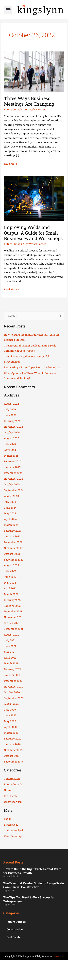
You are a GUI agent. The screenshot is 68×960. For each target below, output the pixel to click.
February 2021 (12, 669)
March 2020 (11, 732)
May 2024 (10, 513)
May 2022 (10, 582)
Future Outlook (13, 109)
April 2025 (10, 449)
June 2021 (10, 646)
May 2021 (10, 652)
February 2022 (12, 600)
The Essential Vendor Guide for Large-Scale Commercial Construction (33, 885)
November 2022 (13, 548)
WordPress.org (13, 836)
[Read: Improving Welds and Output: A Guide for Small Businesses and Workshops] (34, 197)
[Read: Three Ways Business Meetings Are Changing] (34, 71)
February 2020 (12, 738)
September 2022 (13, 559)
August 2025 (11, 438)
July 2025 (10, 444)
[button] (8, 10)
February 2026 (12, 421)
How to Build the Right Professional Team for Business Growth (32, 871)
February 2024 (12, 530)
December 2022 (13, 542)
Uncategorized (13, 801)
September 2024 (13, 490)
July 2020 (10, 709)
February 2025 (12, 461)
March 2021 (11, 663)
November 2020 (13, 686)
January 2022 (12, 605)
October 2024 (12, 484)
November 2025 (13, 426)
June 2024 (10, 507)
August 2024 (11, 496)
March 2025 (11, 455)
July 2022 (10, 571)
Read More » (11, 163)
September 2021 (13, 628)
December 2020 (13, 680)
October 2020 (12, 692)
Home (7, 790)
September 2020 (13, 698)
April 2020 (10, 727)
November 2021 (13, 617)
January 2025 (12, 467)
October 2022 (12, 553)
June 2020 (10, 715)
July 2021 (9, 640)
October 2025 (12, 432)
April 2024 (10, 519)
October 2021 (11, 623)
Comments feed (13, 830)
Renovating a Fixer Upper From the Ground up (32, 367)
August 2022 (11, 565)
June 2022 (10, 576)
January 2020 (12, 744)
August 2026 (11, 403)
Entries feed (11, 824)
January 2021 (12, 675)
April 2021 (10, 657)
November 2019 (13, 750)
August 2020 (11, 703)
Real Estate (11, 796)
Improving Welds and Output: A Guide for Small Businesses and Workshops (33, 232)
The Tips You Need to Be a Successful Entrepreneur (29, 899)
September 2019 (13, 761)
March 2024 (11, 524)
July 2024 (10, 501)
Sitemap (58, 956)
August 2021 (11, 634)
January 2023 (12, 536)
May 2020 (10, 721)
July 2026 (10, 409)
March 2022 (11, 594)
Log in (8, 818)
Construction (12, 778)
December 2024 (13, 472)
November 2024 (13, 478)
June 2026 (10, 415)
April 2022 (10, 588)
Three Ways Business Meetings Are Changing (29, 101)
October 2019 (11, 755)
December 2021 (13, 611)
